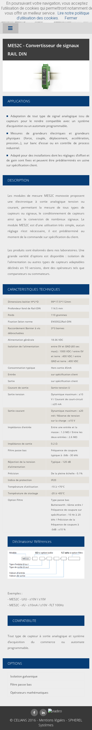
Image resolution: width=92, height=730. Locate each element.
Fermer (71, 18)
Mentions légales (52, 720)
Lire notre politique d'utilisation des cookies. (53, 15)
